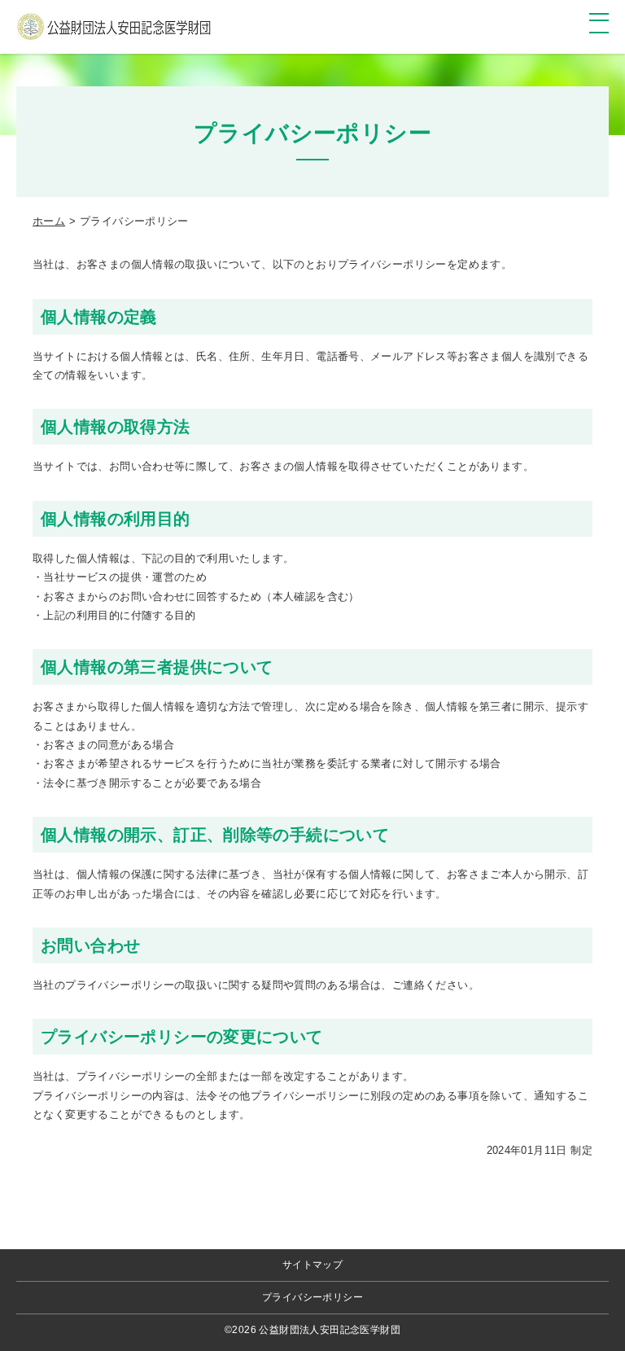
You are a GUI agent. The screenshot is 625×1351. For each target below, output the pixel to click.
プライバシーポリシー (312, 1297)
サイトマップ (312, 1264)
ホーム (49, 221)
